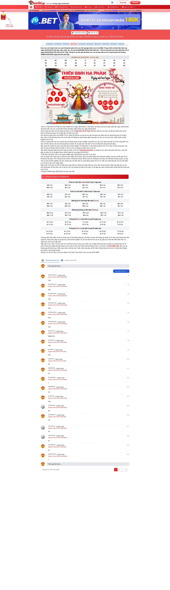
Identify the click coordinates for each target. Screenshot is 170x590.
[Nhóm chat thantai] (112, 2)
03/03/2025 (49, 44)
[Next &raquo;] (123, 469)
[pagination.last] (126, 469)
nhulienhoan (51, 405)
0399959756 (51, 368)
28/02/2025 (73, 44)
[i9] (85, 21)
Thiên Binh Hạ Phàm (80, 33)
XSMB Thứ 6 (63, 135)
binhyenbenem (52, 275)
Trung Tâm (100, 7)
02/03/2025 (57, 44)
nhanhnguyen (52, 377)
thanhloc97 (51, 330)
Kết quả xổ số (77, 7)
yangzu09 (51, 349)
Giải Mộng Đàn (113, 7)
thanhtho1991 (52, 454)
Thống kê (49, 7)
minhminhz (51, 396)
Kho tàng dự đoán (62, 7)
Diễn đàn (39, 7)
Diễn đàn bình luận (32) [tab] (52, 260)
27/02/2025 (81, 44)
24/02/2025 (105, 44)
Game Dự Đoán (128, 7)
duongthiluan (52, 414)
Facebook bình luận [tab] (70, 260)
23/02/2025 (113, 44)
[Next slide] (126, 44)
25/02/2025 (97, 44)
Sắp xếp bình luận (120, 271)
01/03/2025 (65, 44)
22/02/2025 (121, 44)
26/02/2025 (89, 44)
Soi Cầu (88, 7)
